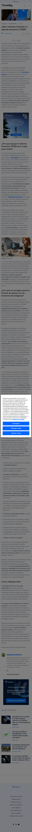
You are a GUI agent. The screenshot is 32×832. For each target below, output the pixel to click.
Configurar (16, 423)
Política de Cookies (18, 419)
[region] (16, 416)
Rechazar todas (16, 428)
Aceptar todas (16, 433)
